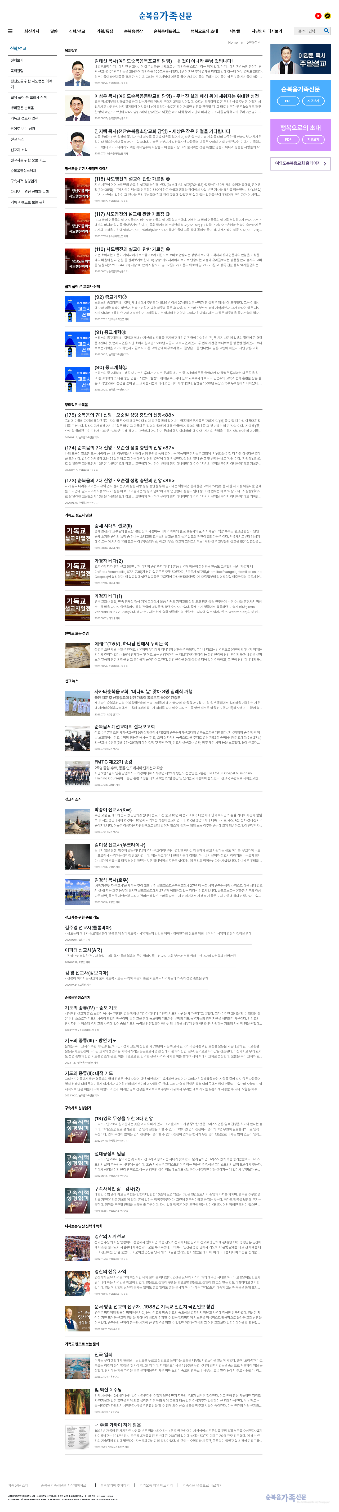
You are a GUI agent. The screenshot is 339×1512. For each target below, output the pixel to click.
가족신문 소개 (18, 1485)
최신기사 (31, 31)
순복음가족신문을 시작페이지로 (63, 1485)
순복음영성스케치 (23, 170)
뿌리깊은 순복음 (22, 107)
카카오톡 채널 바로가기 (156, 1485)
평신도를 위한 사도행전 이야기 (31, 84)
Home (233, 42)
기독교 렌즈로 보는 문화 (28, 202)
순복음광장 (133, 31)
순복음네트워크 (167, 31)
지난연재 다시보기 (267, 31)
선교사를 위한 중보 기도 (28, 160)
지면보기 (313, 101)
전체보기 (17, 60)
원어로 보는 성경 (23, 128)
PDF (288, 101)
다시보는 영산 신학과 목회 (30, 191)
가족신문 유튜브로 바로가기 (202, 1485)
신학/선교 (77, 31)
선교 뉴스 (17, 139)
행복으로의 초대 (204, 31)
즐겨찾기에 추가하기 (115, 1485)
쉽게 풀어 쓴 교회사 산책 (29, 97)
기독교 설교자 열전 (24, 118)
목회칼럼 (17, 70)
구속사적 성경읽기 (24, 181)
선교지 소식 (19, 150)
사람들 (234, 31)
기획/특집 (105, 31)
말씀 (54, 31)
